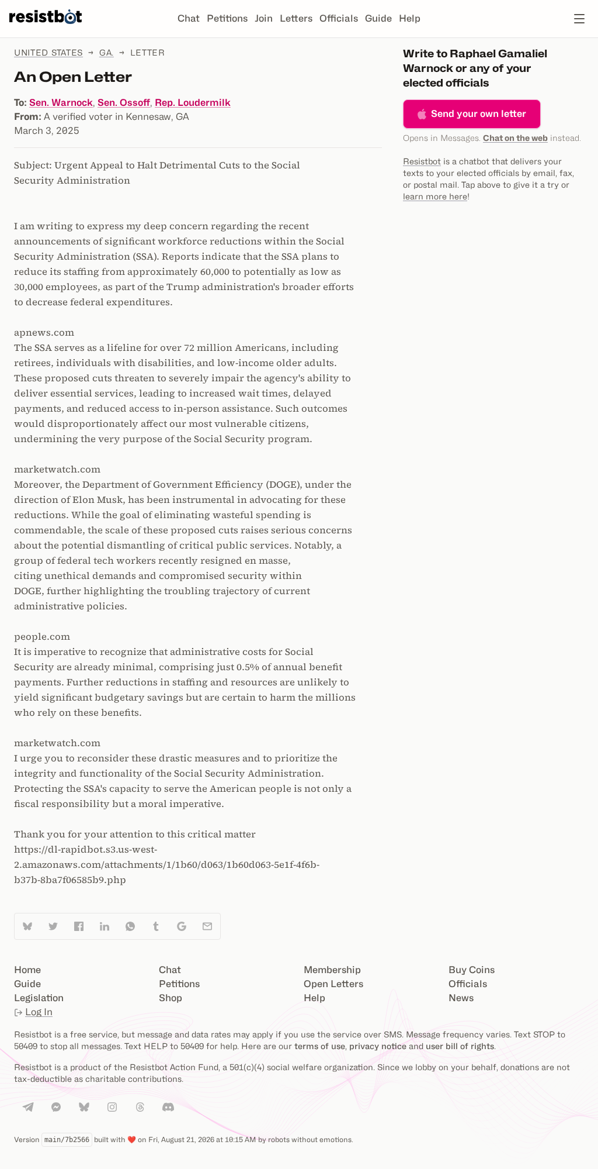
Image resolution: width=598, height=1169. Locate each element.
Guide (378, 18)
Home (27, 969)
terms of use (319, 1046)
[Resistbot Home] (45, 28)
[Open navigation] (579, 19)
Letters (296, 18)
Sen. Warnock (61, 102)
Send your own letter (478, 113)
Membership (332, 969)
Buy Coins (471, 969)
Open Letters (333, 983)
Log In (39, 1012)
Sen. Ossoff (124, 102)
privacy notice (377, 1046)
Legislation (39, 998)
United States (48, 52)
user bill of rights (460, 1046)
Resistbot (422, 161)
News (461, 998)
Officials (338, 18)
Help (409, 18)
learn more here (435, 196)
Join (264, 18)
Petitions (227, 18)
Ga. (106, 52)
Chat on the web (515, 138)
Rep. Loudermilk (193, 102)
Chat (189, 18)
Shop (170, 998)
